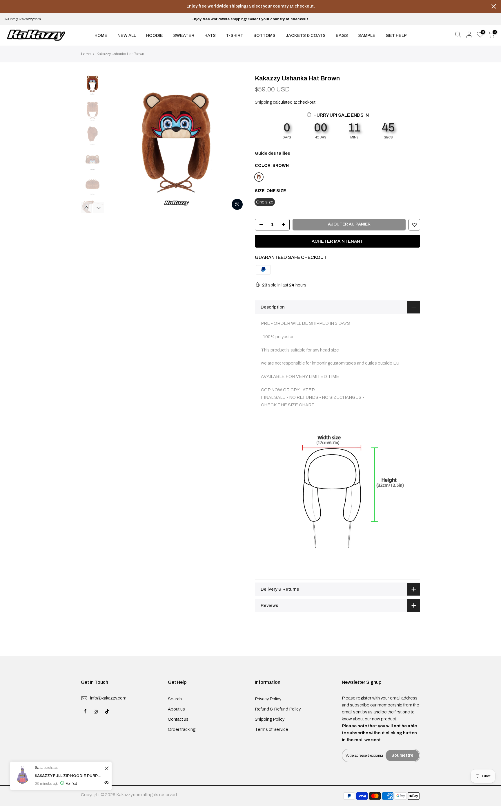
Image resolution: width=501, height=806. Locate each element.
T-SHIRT (234, 35)
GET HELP (396, 35)
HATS (210, 35)
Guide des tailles (272, 153)
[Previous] (117, 144)
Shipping (263, 102)
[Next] (236, 144)
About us (176, 709)
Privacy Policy (268, 699)
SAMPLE (366, 35)
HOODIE (154, 35)
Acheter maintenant (337, 241)
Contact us (178, 719)
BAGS (342, 35)
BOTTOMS (264, 35)
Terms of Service (271, 729)
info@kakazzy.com (25, 19)
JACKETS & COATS (306, 35)
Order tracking (181, 729)
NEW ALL (126, 35)
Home (85, 54)
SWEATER (183, 35)
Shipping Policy (269, 719)
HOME (101, 35)
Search (175, 699)
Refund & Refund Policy (278, 709)
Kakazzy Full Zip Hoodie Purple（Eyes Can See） (69, 776)
